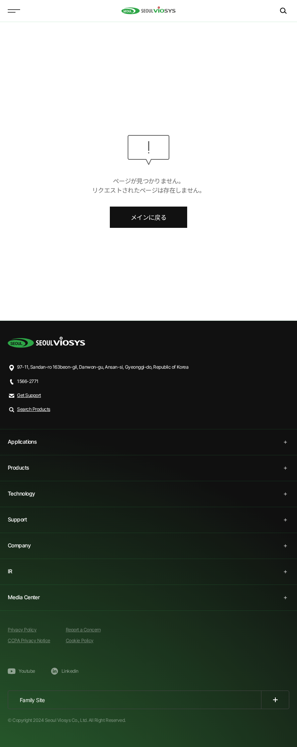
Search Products (33, 409)
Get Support (29, 395)
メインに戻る (148, 217)
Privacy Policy (22, 629)
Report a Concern (83, 629)
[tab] (148, 442)
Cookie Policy (80, 640)
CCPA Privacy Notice (29, 640)
